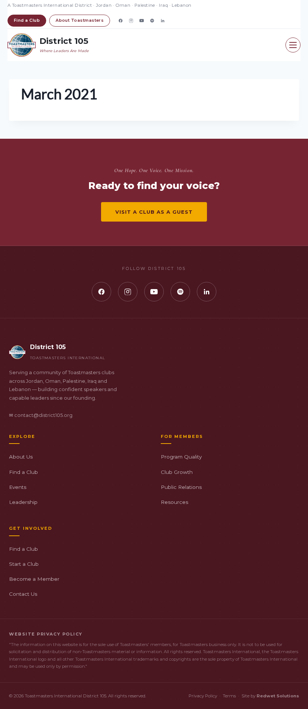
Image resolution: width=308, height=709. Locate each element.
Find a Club (27, 20)
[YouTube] (141, 20)
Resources (174, 502)
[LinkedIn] (162, 20)
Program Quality (181, 457)
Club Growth (177, 472)
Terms (229, 696)
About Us (21, 457)
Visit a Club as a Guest (154, 212)
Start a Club (24, 564)
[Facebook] (120, 20)
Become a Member (34, 579)
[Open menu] (292, 44)
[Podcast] (152, 20)
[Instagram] (131, 20)
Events (17, 487)
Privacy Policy (203, 696)
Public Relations (181, 487)
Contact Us (23, 594)
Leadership (23, 502)
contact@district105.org (43, 415)
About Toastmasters (80, 20)
